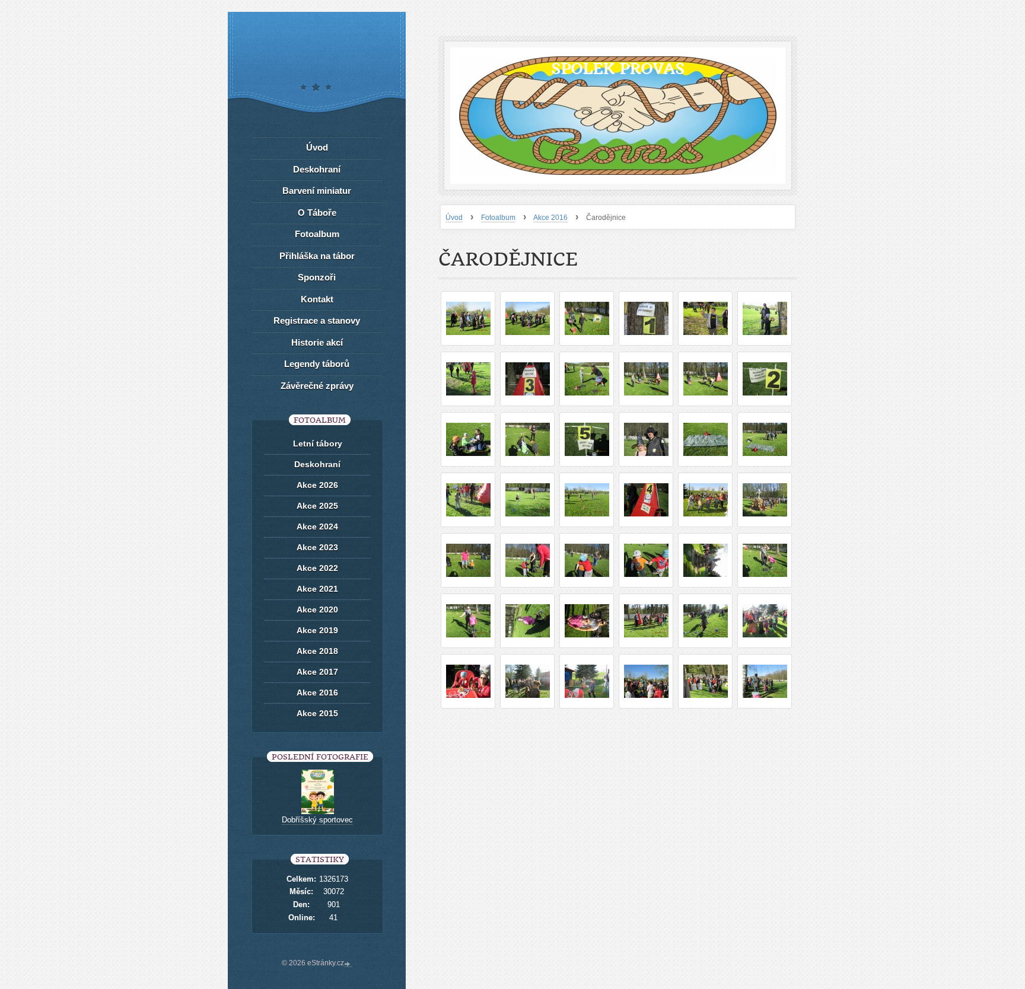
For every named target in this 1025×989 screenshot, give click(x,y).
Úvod (454, 217)
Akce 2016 (550, 217)
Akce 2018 (317, 651)
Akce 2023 (317, 547)
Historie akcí (317, 342)
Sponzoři (317, 277)
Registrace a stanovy (316, 320)
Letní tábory (317, 443)
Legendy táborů (316, 364)
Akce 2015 (317, 713)
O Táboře (317, 213)
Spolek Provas (618, 68)
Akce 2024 (317, 526)
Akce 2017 (317, 672)
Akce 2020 (317, 609)
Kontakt (317, 299)
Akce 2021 (317, 589)
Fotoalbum (498, 217)
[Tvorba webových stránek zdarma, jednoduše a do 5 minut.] (348, 964)
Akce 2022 (317, 568)
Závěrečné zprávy (317, 386)
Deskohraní (316, 169)
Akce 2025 (317, 506)
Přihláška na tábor (317, 256)
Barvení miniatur (316, 191)
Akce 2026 (317, 485)
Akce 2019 (317, 630)
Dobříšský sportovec (317, 819)
